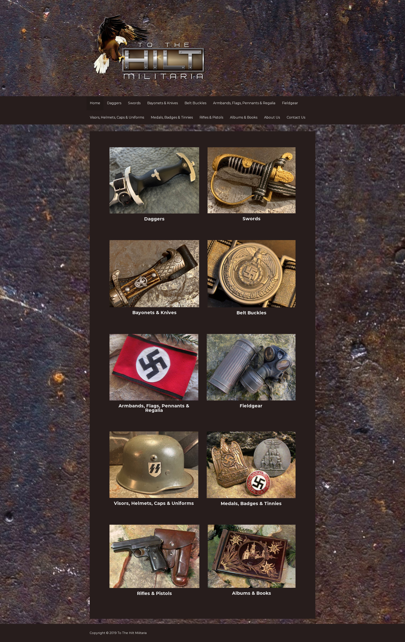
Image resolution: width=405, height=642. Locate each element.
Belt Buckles (195, 103)
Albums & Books (243, 117)
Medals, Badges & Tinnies (172, 117)
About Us (272, 117)
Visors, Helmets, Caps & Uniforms (117, 117)
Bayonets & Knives (162, 103)
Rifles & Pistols (211, 117)
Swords (134, 103)
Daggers (114, 103)
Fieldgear (290, 103)
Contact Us (296, 117)
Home (95, 103)
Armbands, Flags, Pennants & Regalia (244, 103)
